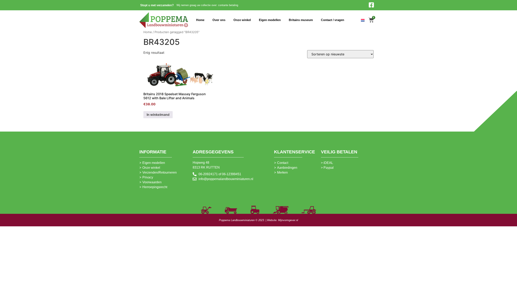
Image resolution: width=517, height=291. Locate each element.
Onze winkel (242, 20)
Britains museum (301, 20)
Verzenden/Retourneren (159, 172)
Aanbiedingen (287, 167)
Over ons (218, 20)
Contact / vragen (332, 20)
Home (200, 20)
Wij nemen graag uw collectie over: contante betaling (207, 5)
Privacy (147, 177)
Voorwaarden (152, 182)
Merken (282, 172)
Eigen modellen (270, 20)
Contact (282, 162)
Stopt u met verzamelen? (157, 5)
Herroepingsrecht (154, 187)
